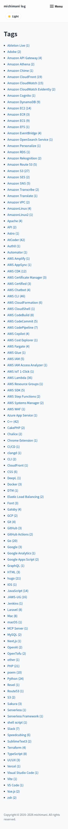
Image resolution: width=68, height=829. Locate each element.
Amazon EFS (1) (18, 126)
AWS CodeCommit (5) (22, 321)
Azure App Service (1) (22, 415)
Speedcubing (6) (18, 734)
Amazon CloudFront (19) (24, 76)
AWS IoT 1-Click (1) (20, 371)
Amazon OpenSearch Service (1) (30, 139)
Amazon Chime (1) (20, 70)
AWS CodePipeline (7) (22, 327)
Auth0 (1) (13, 246)
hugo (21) (14, 578)
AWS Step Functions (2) (23, 396)
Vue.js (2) (13, 791)
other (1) (13, 659)
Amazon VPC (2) (18, 202)
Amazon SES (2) (18, 177)
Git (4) (11, 521)
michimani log (15, 6)
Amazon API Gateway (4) (24, 58)
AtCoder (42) (16, 239)
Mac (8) (12, 615)
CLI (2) (11, 459)
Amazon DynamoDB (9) (23, 102)
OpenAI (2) (14, 647)
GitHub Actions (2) (20, 534)
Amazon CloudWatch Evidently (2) (31, 89)
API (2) (11, 227)
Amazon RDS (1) (18, 152)
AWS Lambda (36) (19, 377)
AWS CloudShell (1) (21, 308)
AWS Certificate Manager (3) (26, 277)
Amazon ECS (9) (18, 120)
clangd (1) (14, 452)
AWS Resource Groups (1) (25, 384)
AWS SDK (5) (16, 390)
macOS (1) (14, 622)
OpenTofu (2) (16, 653)
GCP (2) (12, 515)
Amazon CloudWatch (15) (25, 83)
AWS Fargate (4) (18, 346)
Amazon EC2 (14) (19, 108)
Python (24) (15, 678)
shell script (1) (17, 722)
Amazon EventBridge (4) (24, 133)
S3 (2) (11, 697)
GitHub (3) (14, 528)
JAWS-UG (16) (17, 597)
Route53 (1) (15, 691)
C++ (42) (13, 421)
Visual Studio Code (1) (22, 772)
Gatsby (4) (14, 509)
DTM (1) (12, 490)
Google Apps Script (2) (23, 559)
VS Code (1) (15, 785)
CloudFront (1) (17, 465)
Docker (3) (14, 484)
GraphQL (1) (15, 565)
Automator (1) (17, 252)
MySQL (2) (14, 634)
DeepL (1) (14, 478)
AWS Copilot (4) (18, 333)
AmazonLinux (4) (19, 208)
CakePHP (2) (16, 427)
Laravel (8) (14, 609)
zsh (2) (11, 797)
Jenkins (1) (15, 603)
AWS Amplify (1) (18, 258)
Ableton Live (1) (18, 45)
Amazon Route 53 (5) (22, 164)
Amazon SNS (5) (18, 183)
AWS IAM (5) (15, 358)
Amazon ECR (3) (18, 114)
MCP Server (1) (17, 628)
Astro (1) (13, 233)
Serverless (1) (16, 710)
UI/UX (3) (13, 760)
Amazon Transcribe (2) (23, 189)
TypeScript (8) (17, 753)
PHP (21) (13, 666)
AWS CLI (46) (16, 296)
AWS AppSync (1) (19, 264)
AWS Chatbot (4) (18, 289)
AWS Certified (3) (19, 283)
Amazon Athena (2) (20, 64)
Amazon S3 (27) (18, 170)
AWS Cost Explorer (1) (22, 340)
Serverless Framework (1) (25, 716)
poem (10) (14, 672)
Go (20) (12, 540)
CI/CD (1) (13, 446)
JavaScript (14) (17, 590)
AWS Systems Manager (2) (25, 402)
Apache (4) (14, 221)
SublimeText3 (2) (19, 741)
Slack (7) (13, 728)
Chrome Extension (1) (22, 440)
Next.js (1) (14, 641)
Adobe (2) (14, 51)
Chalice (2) (14, 434)
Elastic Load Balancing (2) (25, 496)
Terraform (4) (16, 747)
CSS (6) (12, 471)
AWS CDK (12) (16, 271)
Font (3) (12, 503)
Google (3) (14, 547)
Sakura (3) (14, 703)
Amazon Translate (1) (22, 195)
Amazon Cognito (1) (21, 95)
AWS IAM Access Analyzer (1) (27, 365)
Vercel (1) (13, 766)
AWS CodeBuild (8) (20, 315)
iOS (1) (12, 584)
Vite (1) (12, 778)
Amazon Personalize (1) (24, 145)
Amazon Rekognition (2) (24, 158)
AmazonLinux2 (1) (20, 214)
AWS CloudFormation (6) (24, 302)
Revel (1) (13, 684)
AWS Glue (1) (16, 352)
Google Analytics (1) (21, 553)
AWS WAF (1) (16, 409)
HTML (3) (13, 572)
